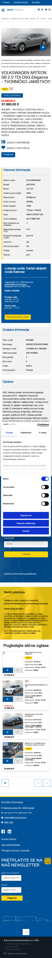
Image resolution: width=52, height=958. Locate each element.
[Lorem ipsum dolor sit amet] (43, 47)
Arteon (43, 19)
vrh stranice (26, 932)
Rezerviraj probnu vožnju (18, 317)
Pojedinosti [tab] (26, 432)
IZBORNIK (4, 10)
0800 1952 (8, 823)
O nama (6, 3)
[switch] (45, 487)
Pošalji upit (8, 155)
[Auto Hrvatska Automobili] (15, 10)
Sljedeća (47, 783)
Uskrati (26, 531)
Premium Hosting (12, 950)
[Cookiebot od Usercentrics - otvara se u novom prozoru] (37, 425)
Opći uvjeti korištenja (10, 845)
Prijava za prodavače (16, 954)
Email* (4, 885)
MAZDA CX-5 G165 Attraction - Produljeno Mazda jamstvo (35, 744)
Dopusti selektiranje (26, 523)
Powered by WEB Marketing (17, 944)
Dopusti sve (26, 515)
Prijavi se (12, 898)
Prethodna (38, 783)
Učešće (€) (9, 538)
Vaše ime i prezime (10, 873)
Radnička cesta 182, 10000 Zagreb (18, 808)
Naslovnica (5, 19)
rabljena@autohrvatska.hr (16, 285)
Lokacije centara (20, 3)
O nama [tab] (42, 432)
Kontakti (36, 3)
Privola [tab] (9, 432)
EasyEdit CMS (11, 947)
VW (38, 19)
